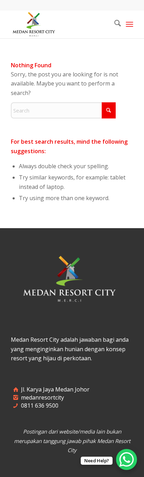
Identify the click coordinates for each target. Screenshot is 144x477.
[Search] (114, 24)
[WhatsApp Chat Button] (126, 459)
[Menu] (129, 24)
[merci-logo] (60, 24)
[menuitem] (114, 24)
